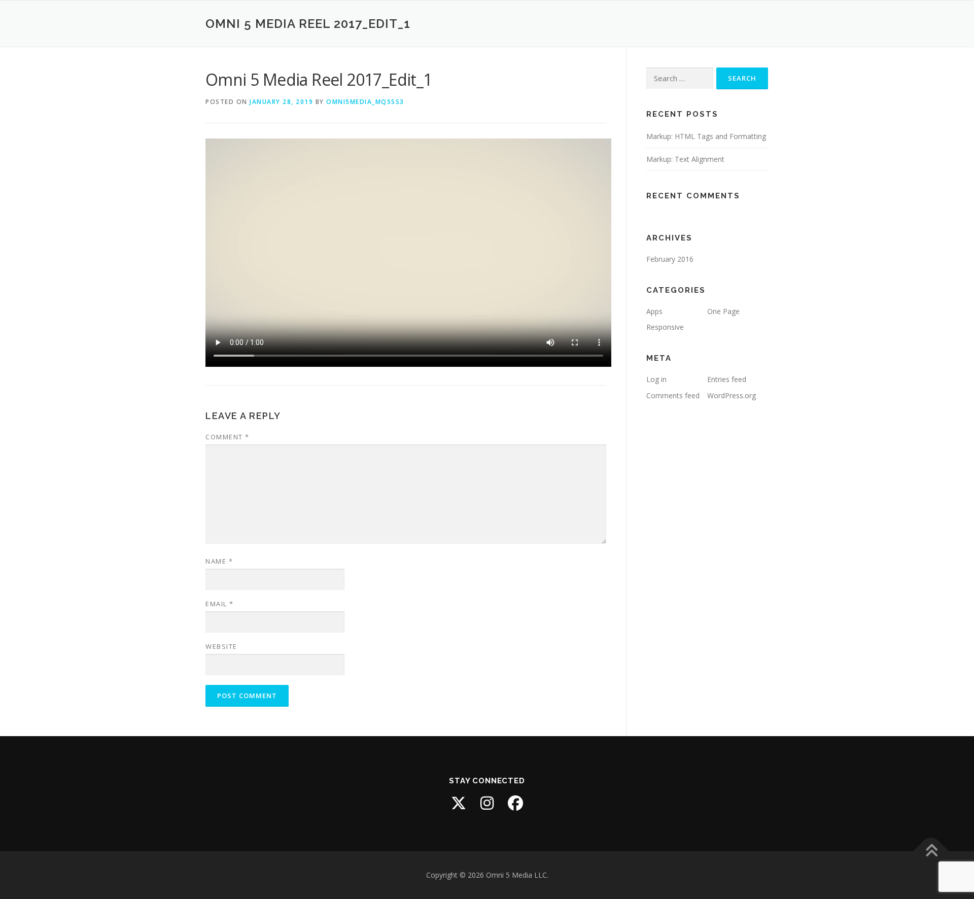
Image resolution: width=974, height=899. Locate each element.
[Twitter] (458, 803)
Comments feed (673, 395)
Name (219, 561)
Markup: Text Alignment (685, 159)
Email (219, 603)
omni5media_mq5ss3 (365, 101)
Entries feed (726, 379)
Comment (227, 436)
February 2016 (669, 259)
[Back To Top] (931, 851)
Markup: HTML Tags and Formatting (706, 136)
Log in (656, 379)
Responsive (665, 327)
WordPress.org (731, 395)
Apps (654, 311)
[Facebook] (515, 803)
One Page (723, 311)
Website (221, 646)
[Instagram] (487, 803)
